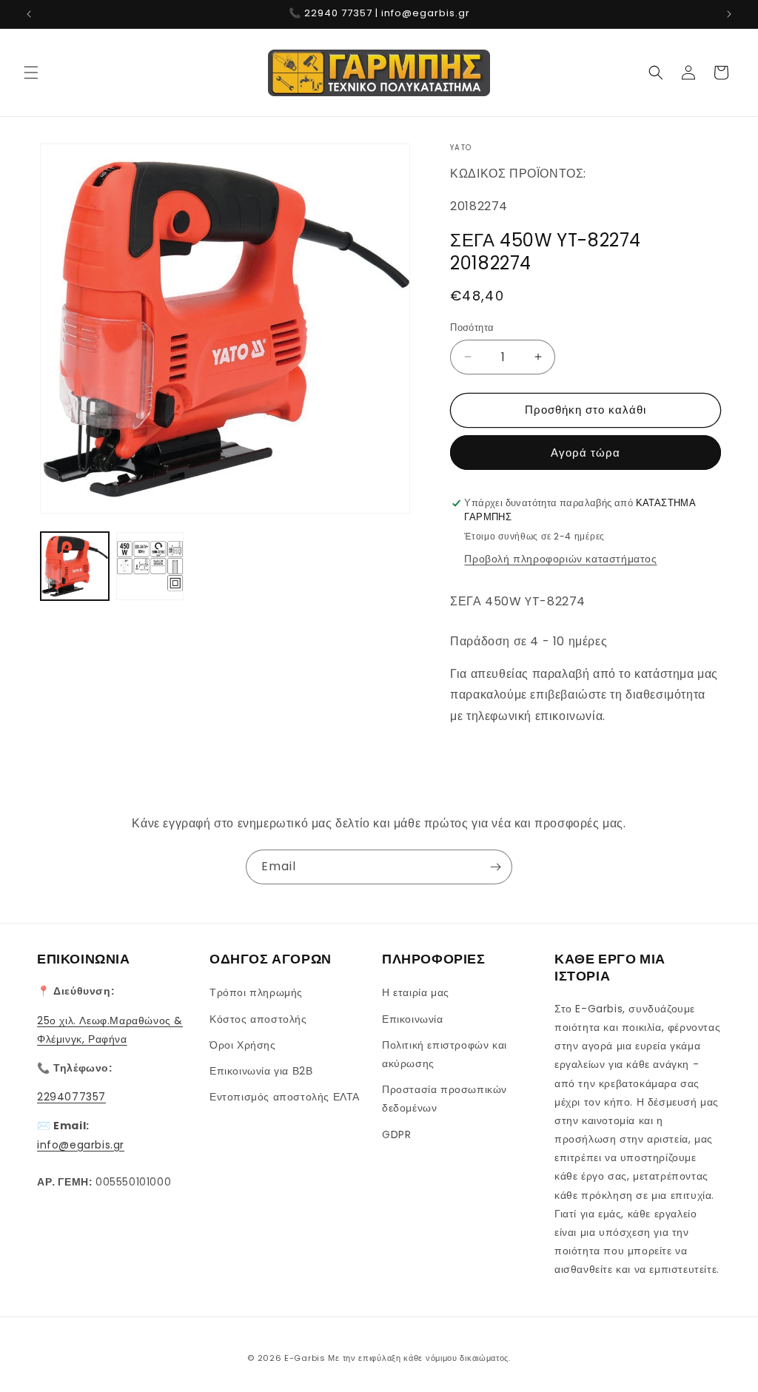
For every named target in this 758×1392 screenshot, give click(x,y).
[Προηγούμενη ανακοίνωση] (29, 14)
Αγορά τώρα (585, 452)
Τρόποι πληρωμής (256, 992)
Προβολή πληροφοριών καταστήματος (560, 558)
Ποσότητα (472, 327)
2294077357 (71, 1096)
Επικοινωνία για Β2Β (260, 1070)
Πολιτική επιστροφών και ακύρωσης (444, 1054)
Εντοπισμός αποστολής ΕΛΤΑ (284, 1096)
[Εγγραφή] (495, 867)
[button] (31, 72)
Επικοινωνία (412, 1019)
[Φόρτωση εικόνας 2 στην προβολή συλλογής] (150, 566)
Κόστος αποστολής (258, 1019)
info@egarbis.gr (80, 1144)
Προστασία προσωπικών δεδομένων (444, 1098)
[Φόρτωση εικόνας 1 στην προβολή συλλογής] (75, 566)
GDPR (396, 1134)
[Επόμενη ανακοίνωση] (729, 14)
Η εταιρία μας (415, 992)
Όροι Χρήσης (242, 1045)
